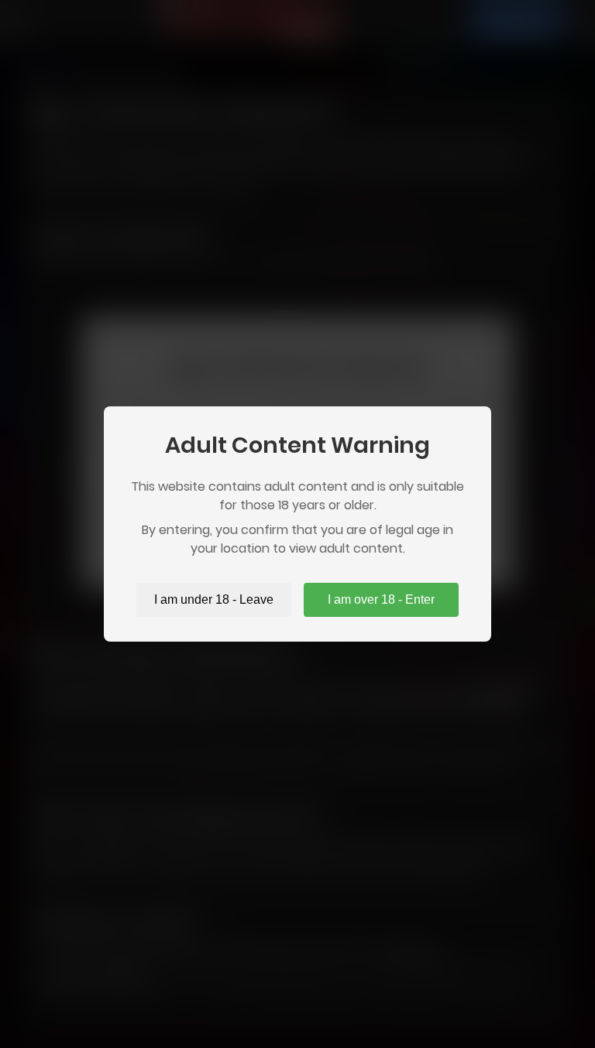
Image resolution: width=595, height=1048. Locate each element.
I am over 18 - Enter (381, 599)
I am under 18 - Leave (213, 599)
